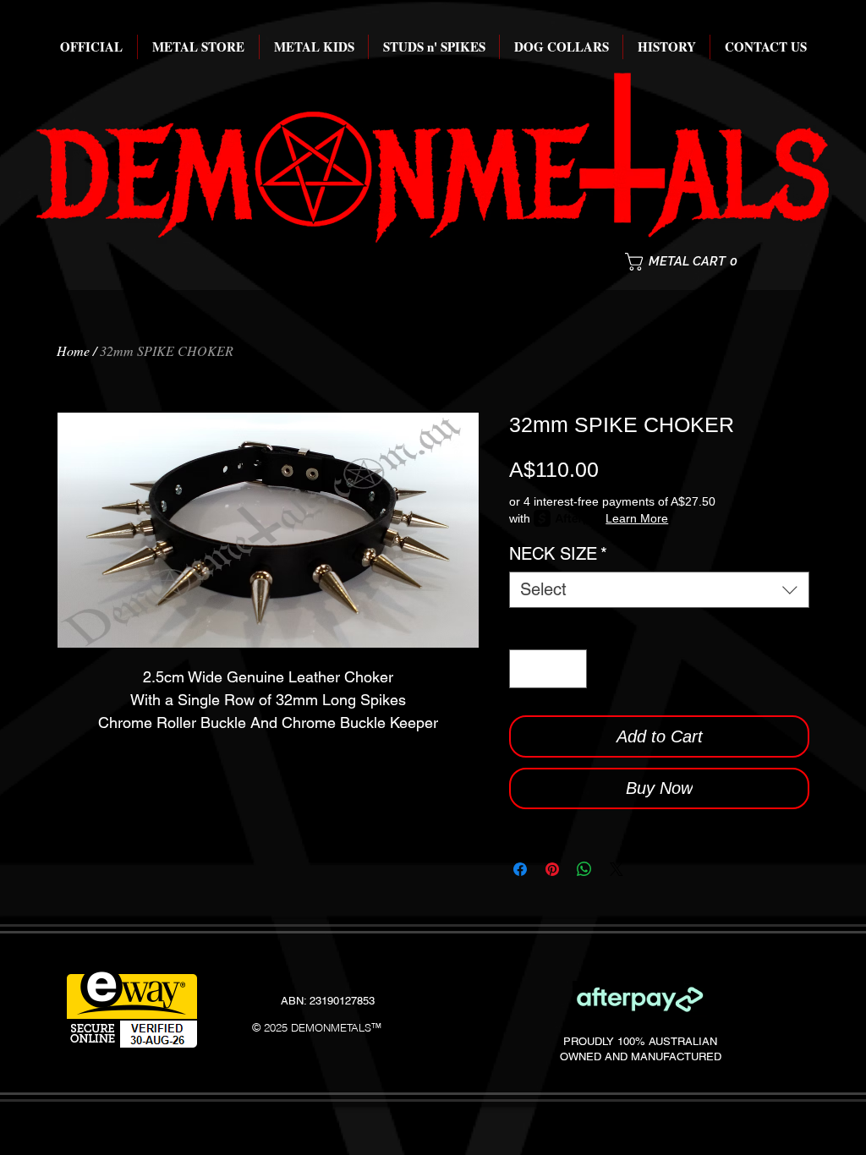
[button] (697, 262)
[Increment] (570, 668)
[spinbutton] (548, 668)
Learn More (637, 518)
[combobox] (659, 590)
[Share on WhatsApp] (584, 869)
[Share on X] (616, 869)
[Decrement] (526, 668)
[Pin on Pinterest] (552, 869)
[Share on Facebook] (520, 869)
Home (73, 350)
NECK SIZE (558, 554)
